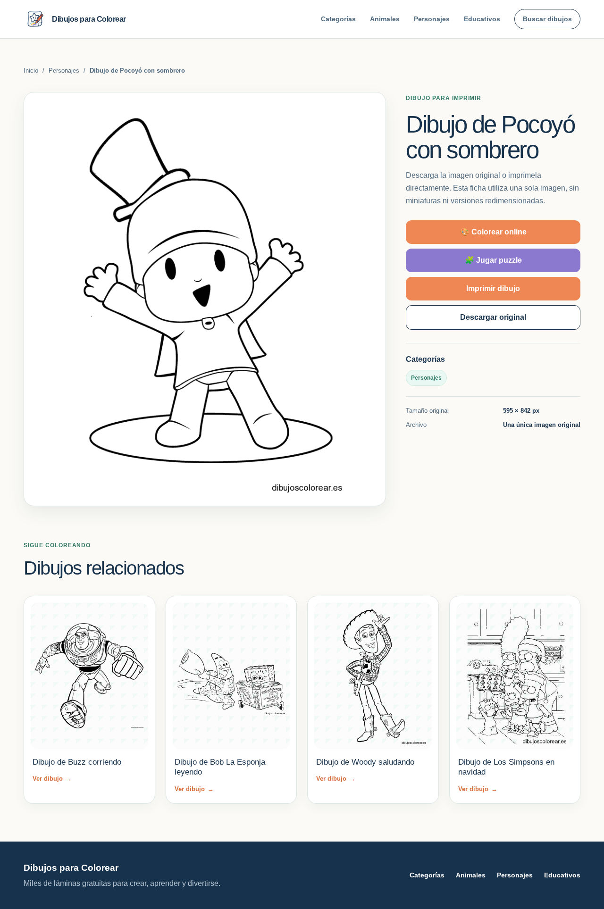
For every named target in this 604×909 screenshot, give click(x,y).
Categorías (338, 19)
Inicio (31, 70)
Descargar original (493, 317)
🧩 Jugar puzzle (493, 260)
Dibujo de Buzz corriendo (77, 762)
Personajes (432, 19)
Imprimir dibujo (493, 288)
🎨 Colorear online (493, 232)
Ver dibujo (52, 778)
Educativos (482, 19)
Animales (385, 19)
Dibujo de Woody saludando (365, 762)
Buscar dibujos (547, 19)
